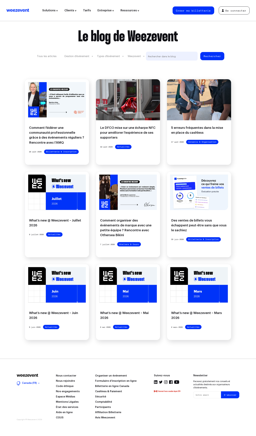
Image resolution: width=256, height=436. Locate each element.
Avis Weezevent (105, 417)
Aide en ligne (64, 412)
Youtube (176, 382)
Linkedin (155, 382)
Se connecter (235, 10)
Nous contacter (66, 375)
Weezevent (22, 10)
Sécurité (100, 396)
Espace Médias (65, 396)
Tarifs (87, 10)
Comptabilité (103, 402)
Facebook (171, 382)
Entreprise (105, 10)
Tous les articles (47, 56)
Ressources (129, 10)
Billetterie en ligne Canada (112, 386)
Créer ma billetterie (193, 10)
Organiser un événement (111, 375)
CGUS (60, 417)
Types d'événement (108, 56)
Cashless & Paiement (108, 391)
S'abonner (230, 394)
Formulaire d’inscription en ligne (116, 381)
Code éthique (64, 386)
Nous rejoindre (65, 381)
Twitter (160, 382)
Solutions (49, 10)
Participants (103, 407)
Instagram (166, 382)
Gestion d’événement (76, 56)
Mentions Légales (67, 402)
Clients (69, 10)
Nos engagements (68, 391)
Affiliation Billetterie (108, 412)
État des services (67, 407)
